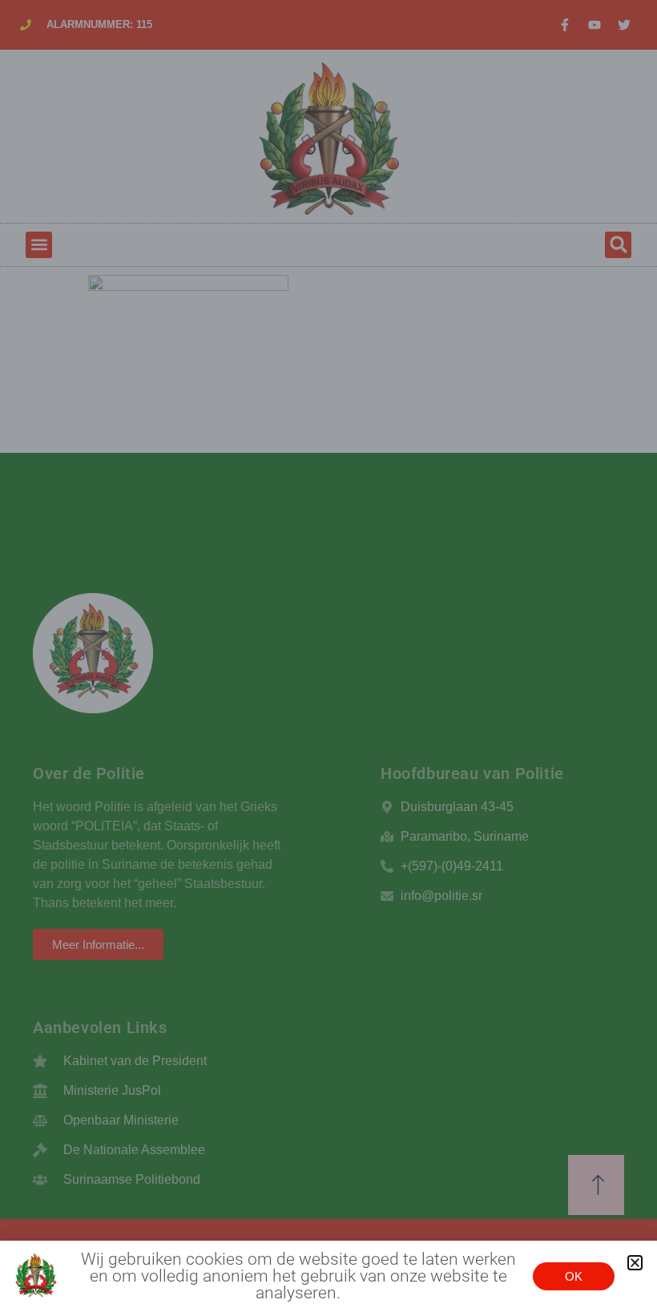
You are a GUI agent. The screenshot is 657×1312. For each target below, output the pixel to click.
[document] (328, 656)
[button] (635, 1263)
